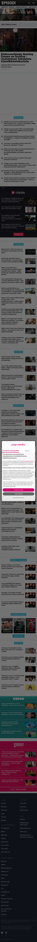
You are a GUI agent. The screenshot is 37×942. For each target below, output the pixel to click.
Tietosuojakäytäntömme (18, 497)
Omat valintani (18, 494)
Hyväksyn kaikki (18, 490)
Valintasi (27, 451)
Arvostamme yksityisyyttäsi (10, 450)
